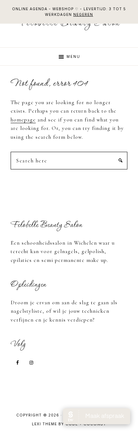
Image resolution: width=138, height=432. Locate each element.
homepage (23, 119)
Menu (73, 56)
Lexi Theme (44, 424)
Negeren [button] (83, 14)
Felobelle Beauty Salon (69, 23)
